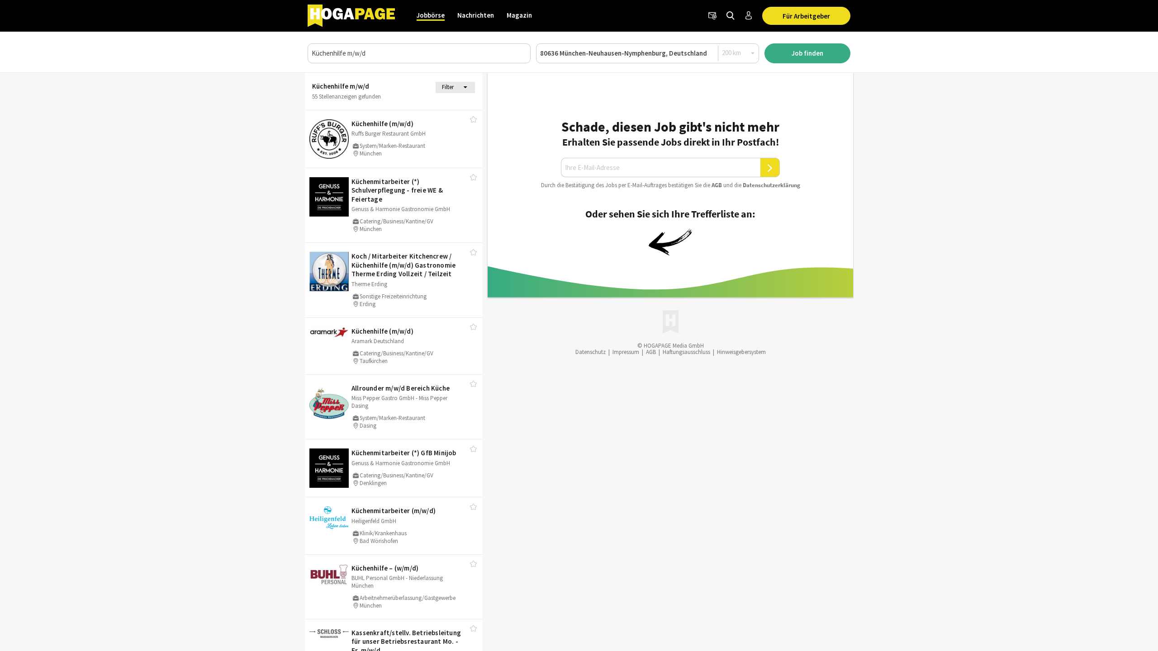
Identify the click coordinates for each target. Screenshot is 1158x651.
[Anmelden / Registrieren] (749, 16)
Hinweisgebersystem (741, 352)
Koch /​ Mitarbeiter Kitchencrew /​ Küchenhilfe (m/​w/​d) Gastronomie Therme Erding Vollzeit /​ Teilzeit (403, 265)
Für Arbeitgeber (806, 16)
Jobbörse (431, 15)
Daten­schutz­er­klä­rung (771, 185)
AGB (717, 185)
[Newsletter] (712, 16)
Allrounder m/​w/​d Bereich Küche (400, 388)
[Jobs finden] (730, 16)
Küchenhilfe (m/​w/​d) (382, 123)
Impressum (625, 352)
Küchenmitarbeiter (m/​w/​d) (393, 510)
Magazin (519, 15)
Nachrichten (475, 15)
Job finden (807, 53)
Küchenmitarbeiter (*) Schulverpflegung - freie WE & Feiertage (397, 190)
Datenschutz (590, 352)
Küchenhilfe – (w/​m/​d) (384, 568)
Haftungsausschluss (686, 352)
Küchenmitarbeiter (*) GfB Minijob (403, 452)
